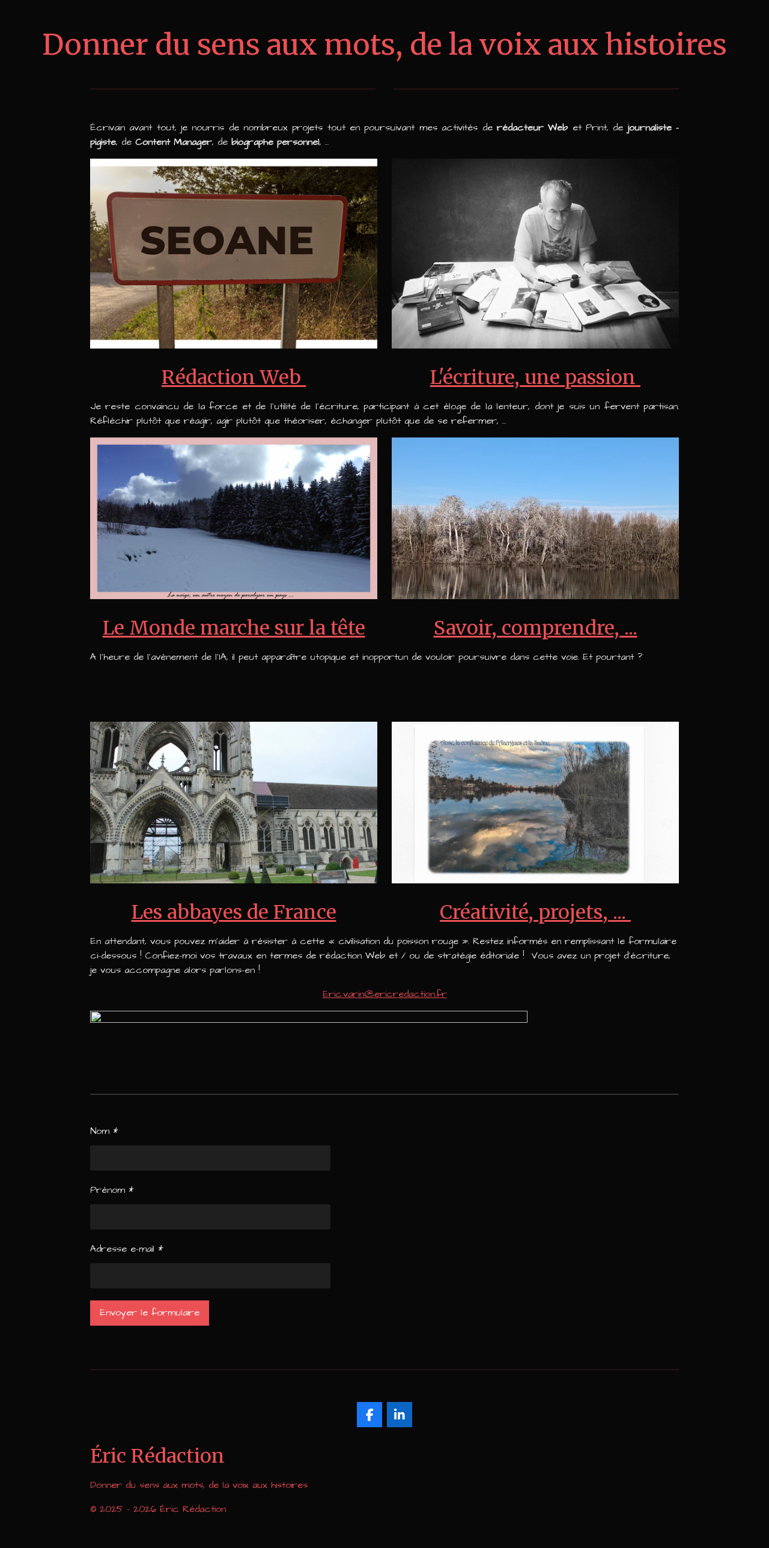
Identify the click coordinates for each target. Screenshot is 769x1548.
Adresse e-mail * (126, 1248)
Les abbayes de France (234, 912)
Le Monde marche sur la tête (234, 628)
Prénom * (111, 1189)
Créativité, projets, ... (535, 912)
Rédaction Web (234, 377)
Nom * (104, 1131)
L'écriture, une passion (535, 377)
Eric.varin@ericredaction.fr (385, 994)
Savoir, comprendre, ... (535, 628)
